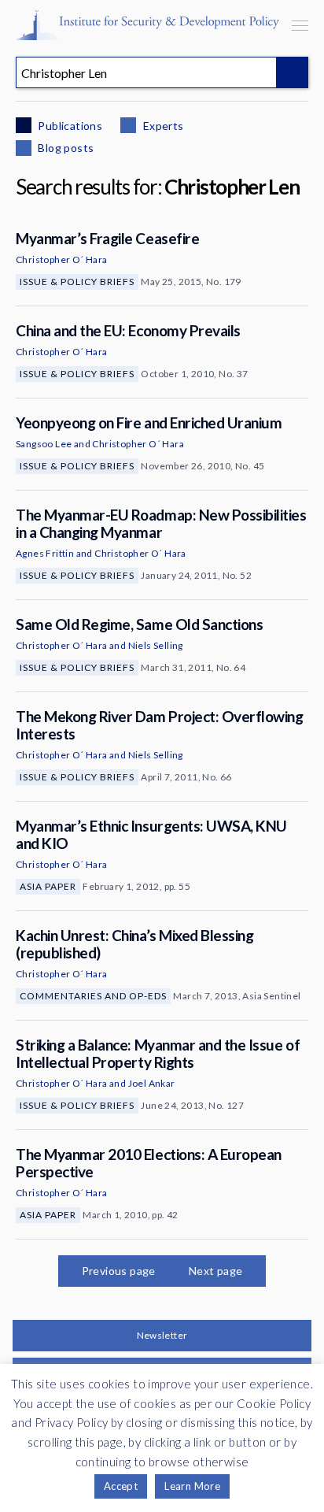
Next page (216, 1270)
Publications (68, 125)
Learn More (192, 1486)
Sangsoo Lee (44, 444)
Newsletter (162, 1335)
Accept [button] (121, 1486)
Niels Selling (155, 645)
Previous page (119, 1270)
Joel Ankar (151, 1083)
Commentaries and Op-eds (93, 996)
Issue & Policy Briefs (77, 281)
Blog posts (64, 147)
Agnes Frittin (45, 553)
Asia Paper (48, 886)
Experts (161, 125)
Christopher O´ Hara (62, 259)
